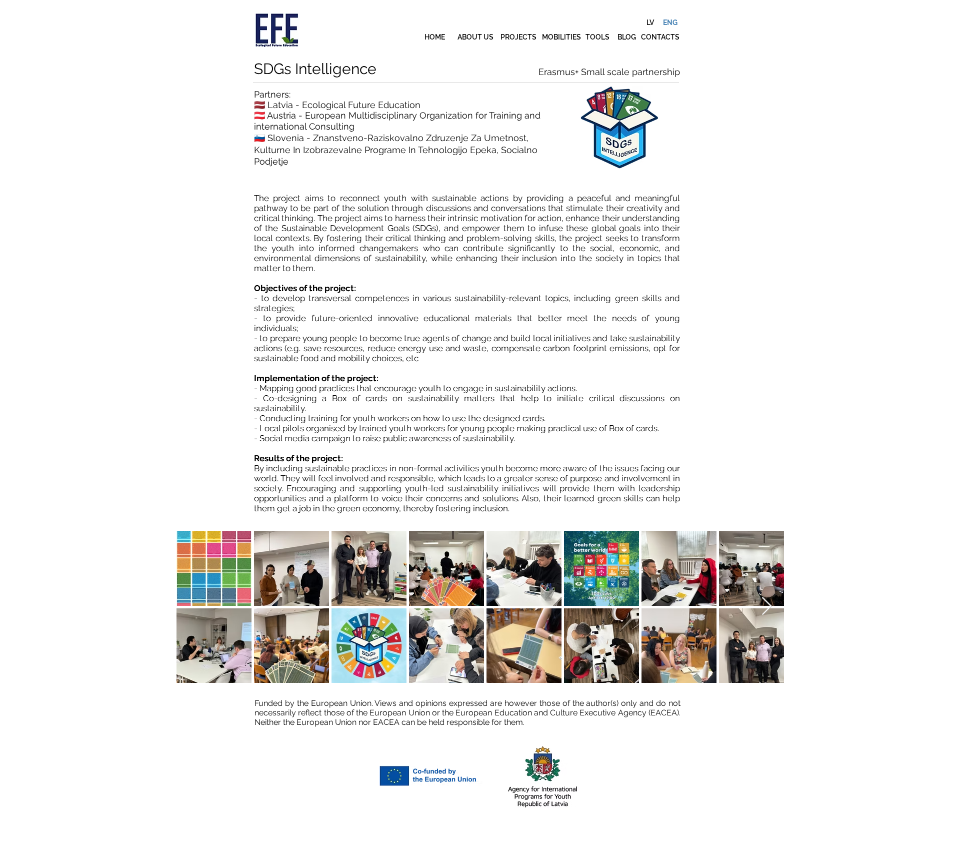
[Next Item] (766, 606)
